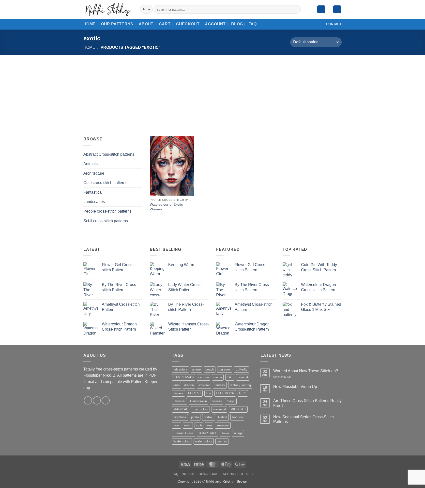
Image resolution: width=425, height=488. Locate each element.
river (176, 425)
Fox (208, 393)
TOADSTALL (207, 433)
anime (196, 369)
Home (89, 24)
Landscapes (94, 202)
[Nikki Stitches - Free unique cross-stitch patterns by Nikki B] (108, 9)
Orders (189, 474)
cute (176, 385)
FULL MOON (225, 393)
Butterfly (241, 369)
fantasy (219, 385)
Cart (164, 24)
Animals (90, 164)
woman (222, 441)
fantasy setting (240, 385)
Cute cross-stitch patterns (105, 183)
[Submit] (296, 9)
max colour (200, 409)
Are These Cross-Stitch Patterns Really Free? (307, 403)
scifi (199, 425)
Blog (237, 24)
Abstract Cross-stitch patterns (108, 154)
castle (217, 377)
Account (215, 24)
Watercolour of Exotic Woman (166, 206)
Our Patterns (117, 24)
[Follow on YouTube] (106, 400)
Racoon (237, 417)
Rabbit (222, 417)
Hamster (179, 401)
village (238, 433)
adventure (180, 369)
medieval (219, 409)
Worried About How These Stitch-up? (305, 371)
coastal (243, 377)
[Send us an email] (97, 400)
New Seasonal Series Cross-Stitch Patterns (303, 419)
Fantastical (93, 192)
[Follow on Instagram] (88, 400)
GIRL (242, 393)
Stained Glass (183, 433)
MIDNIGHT (238, 409)
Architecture (93, 173)
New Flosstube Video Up (295, 387)
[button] (321, 9)
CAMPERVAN (183, 377)
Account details (238, 474)
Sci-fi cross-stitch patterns (105, 221)
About (146, 24)
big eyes (225, 369)
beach (209, 369)
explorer (204, 385)
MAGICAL (180, 409)
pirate (195, 417)
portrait (208, 417)
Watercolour (181, 441)
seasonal (222, 425)
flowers (178, 393)
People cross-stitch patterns (107, 211)
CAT (230, 377)
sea (209, 425)
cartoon (203, 377)
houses (217, 401)
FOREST (194, 393)
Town (225, 433)
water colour (203, 441)
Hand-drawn (198, 401)
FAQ (252, 24)
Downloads (209, 474)
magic (231, 401)
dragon (189, 385)
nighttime (179, 417)
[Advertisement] (212, 91)
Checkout (188, 24)
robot (187, 425)
